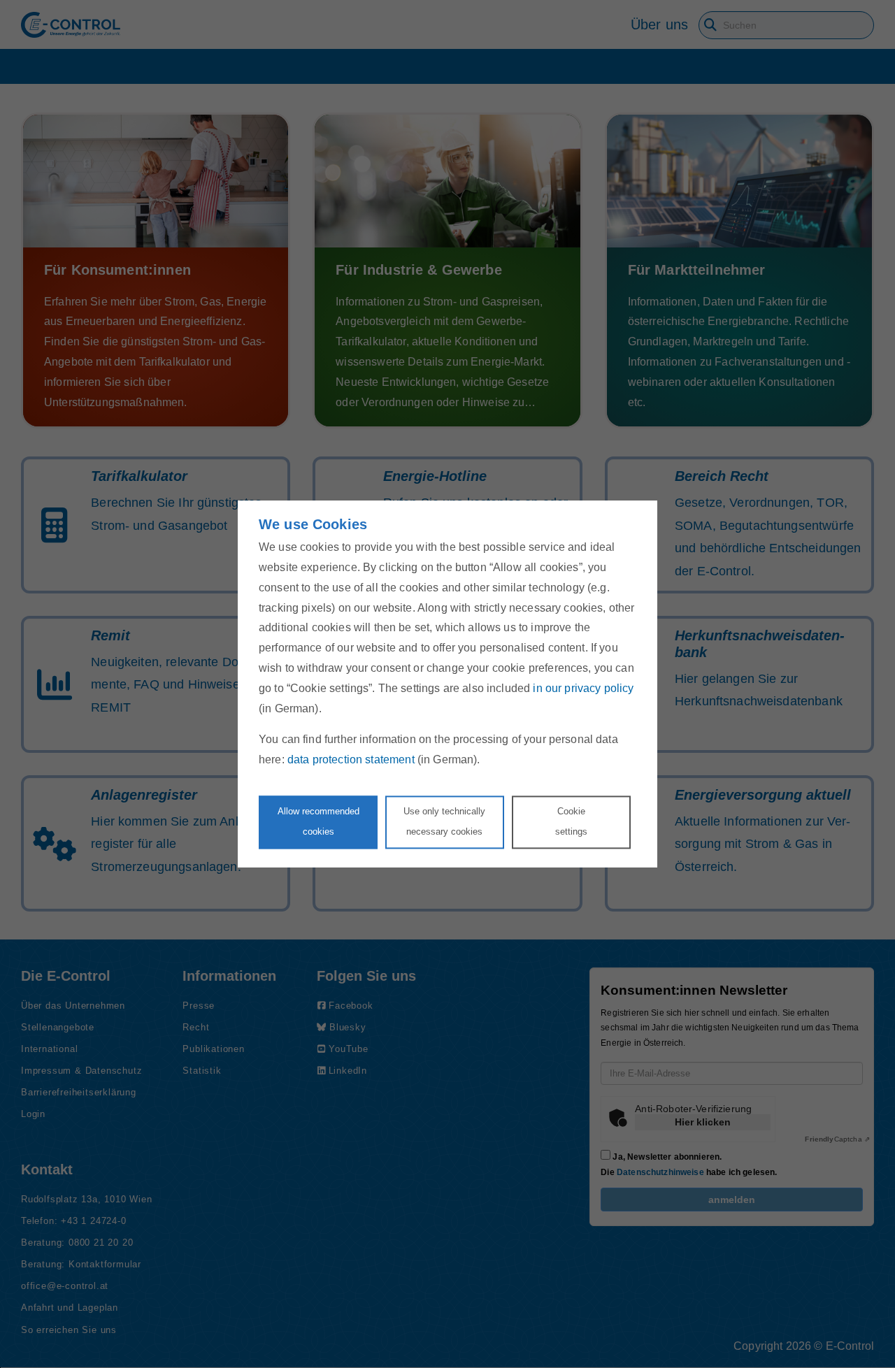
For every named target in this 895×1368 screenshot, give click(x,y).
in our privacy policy (583, 688)
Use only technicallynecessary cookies (444, 821)
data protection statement (351, 760)
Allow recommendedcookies (318, 821)
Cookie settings (571, 821)
